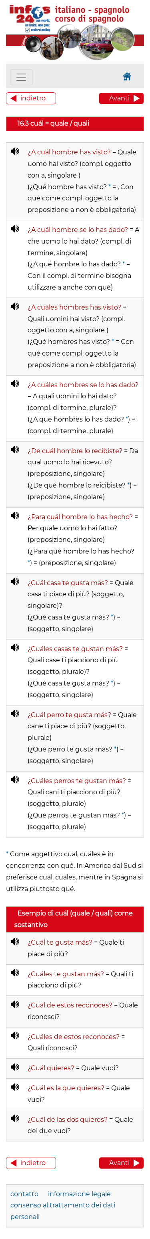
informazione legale (79, 1194)
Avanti (119, 98)
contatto (24, 1194)
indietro (33, 98)
